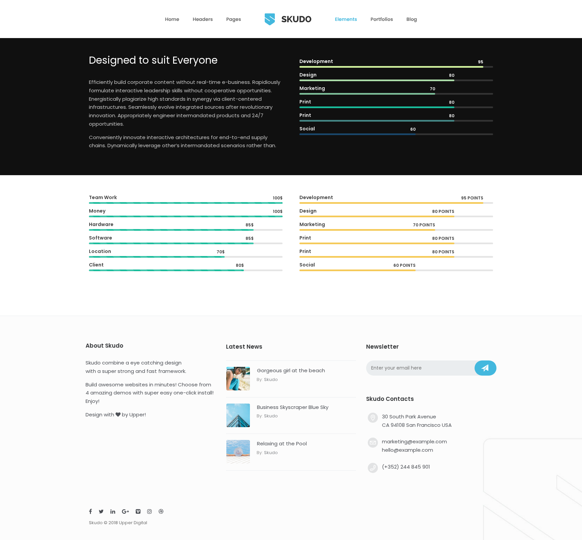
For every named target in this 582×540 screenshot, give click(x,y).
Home (172, 19)
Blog (412, 19)
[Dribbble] (161, 512)
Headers (203, 19)
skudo (271, 379)
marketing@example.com (414, 441)
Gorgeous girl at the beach (291, 370)
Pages (233, 19)
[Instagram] (149, 512)
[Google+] (125, 512)
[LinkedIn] (113, 512)
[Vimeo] (138, 512)
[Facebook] (90, 512)
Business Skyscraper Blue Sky (292, 407)
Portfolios (381, 19)
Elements (346, 19)
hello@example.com (407, 449)
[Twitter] (101, 512)
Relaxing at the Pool (282, 443)
